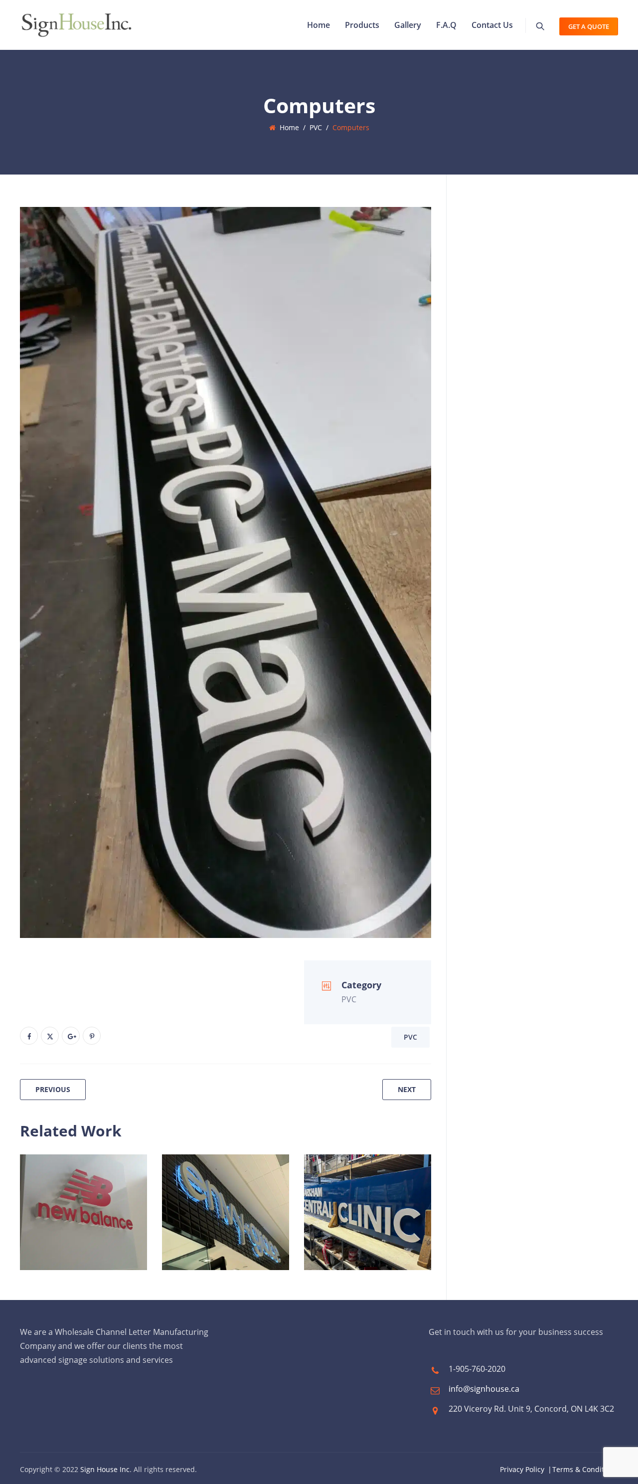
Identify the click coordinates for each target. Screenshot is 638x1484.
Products (362, 24)
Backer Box (346, 1197)
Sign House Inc (105, 1469)
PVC (410, 1037)
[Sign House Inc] (76, 25)
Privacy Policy (522, 1469)
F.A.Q (446, 24)
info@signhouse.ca (484, 1388)
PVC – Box (343, 1218)
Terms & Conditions (585, 1469)
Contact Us (492, 24)
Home (318, 24)
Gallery (407, 24)
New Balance (67, 1218)
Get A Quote (588, 26)
